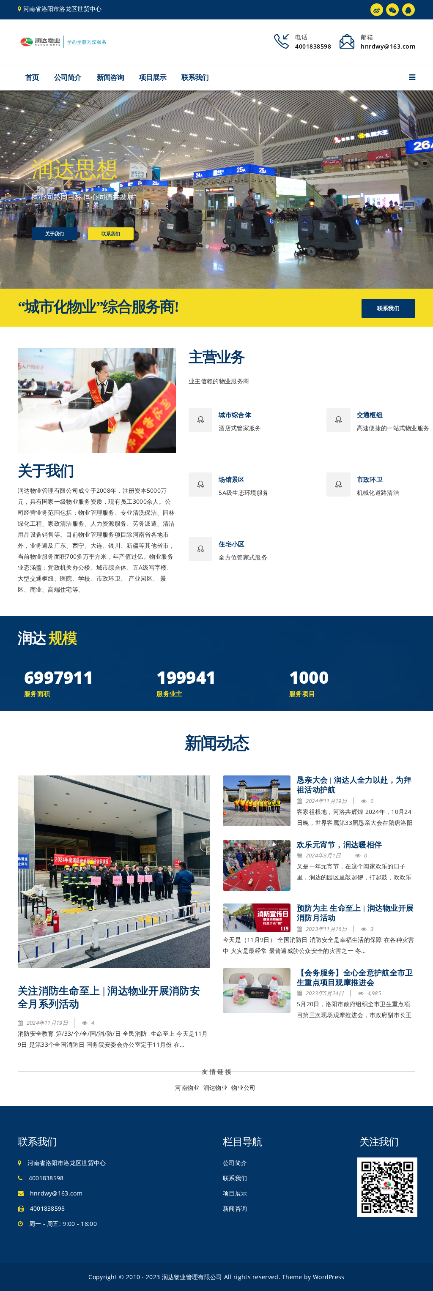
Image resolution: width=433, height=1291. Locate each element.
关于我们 (54, 233)
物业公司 (243, 1088)
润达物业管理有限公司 (192, 1277)
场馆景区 (231, 479)
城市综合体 (235, 415)
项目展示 (152, 78)
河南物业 (187, 1088)
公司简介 (67, 78)
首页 (32, 78)
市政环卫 (370, 479)
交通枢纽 (370, 415)
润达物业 (215, 1088)
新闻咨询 (110, 78)
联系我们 (194, 78)
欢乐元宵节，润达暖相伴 (339, 845)
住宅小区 (231, 544)
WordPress (329, 1277)
